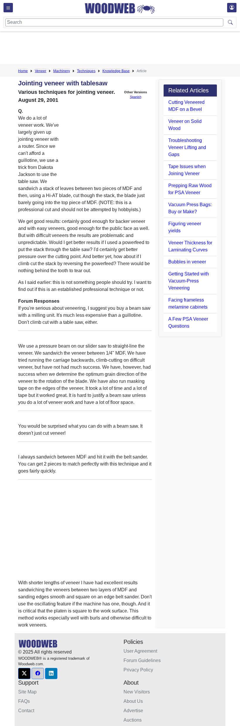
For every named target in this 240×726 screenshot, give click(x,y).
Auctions (133, 719)
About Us (133, 701)
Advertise (133, 710)
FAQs (24, 701)
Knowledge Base (116, 71)
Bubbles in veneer (187, 261)
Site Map (27, 691)
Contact (26, 710)
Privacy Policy (138, 669)
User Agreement (140, 651)
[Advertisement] (124, 48)
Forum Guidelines (142, 660)
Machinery (61, 71)
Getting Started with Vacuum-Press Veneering (188, 280)
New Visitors (137, 691)
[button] (24, 673)
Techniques (86, 71)
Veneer (40, 71)
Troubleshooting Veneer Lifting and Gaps (187, 147)
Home (23, 71)
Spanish (135, 97)
